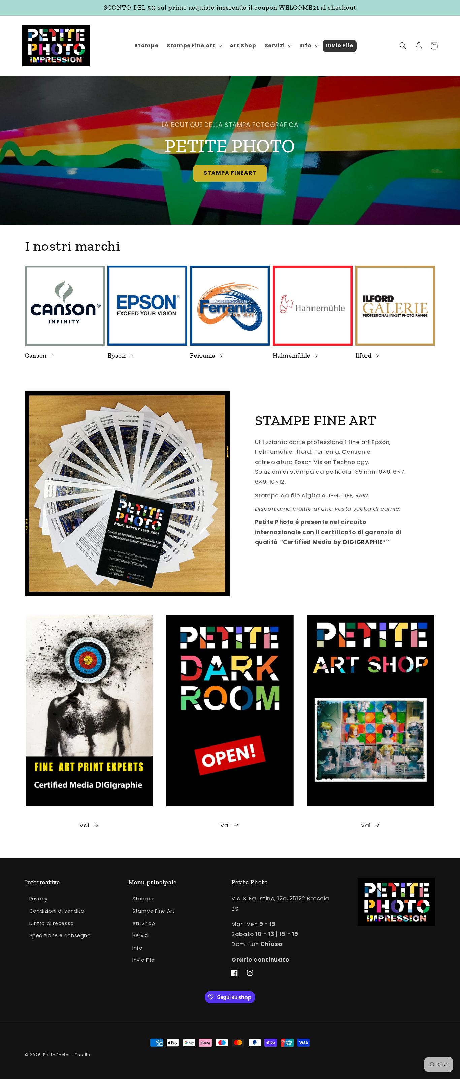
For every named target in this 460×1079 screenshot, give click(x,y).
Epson (116, 355)
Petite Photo (55, 1055)
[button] (194, 46)
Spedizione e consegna (60, 935)
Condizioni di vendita (57, 911)
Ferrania (202, 355)
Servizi (140, 935)
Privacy (38, 898)
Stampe (143, 898)
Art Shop (143, 923)
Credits (82, 1055)
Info (137, 948)
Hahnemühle (291, 355)
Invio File (143, 960)
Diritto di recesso (51, 923)
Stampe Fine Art (153, 911)
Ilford (363, 355)
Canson (36, 355)
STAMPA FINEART (230, 173)
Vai (84, 825)
